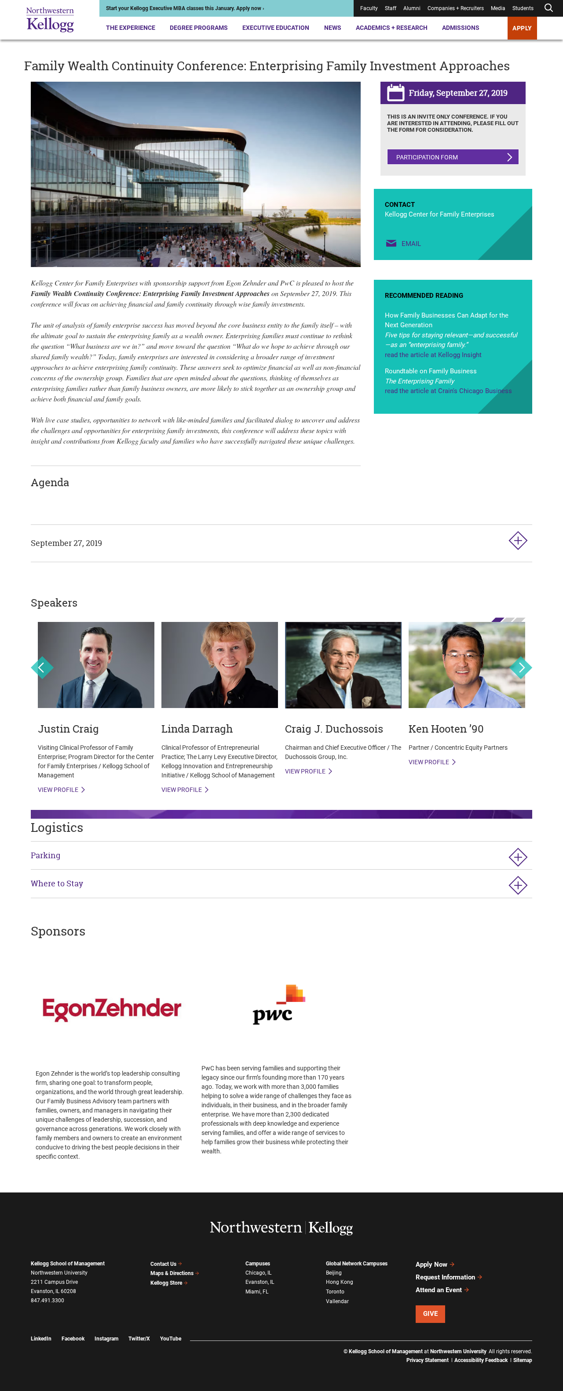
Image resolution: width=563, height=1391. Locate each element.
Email (411, 244)
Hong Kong (339, 1282)
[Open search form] (548, 8)
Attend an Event (439, 1290)
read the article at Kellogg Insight (433, 355)
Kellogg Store (166, 1283)
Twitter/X (139, 1339)
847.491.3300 (47, 1300)
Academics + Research (392, 27)
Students (523, 8)
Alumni (411, 8)
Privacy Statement (427, 1360)
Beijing (334, 1273)
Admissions (460, 27)
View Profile (58, 789)
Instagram (106, 1339)
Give (430, 1314)
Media (498, 8)
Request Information (445, 1277)
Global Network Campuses (357, 1264)
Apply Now (431, 1264)
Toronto (335, 1292)
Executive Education (275, 27)
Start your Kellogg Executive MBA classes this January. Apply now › (185, 8)
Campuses (257, 1264)
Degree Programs (199, 27)
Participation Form (427, 157)
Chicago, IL (258, 1273)
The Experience (130, 27)
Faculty (369, 8)
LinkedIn (41, 1339)
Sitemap (522, 1360)
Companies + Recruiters (456, 8)
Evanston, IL (259, 1282)
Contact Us (163, 1264)
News (332, 27)
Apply (522, 28)
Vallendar (337, 1301)
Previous (42, 667)
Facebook (73, 1339)
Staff (390, 8)
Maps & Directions (172, 1273)
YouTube (170, 1339)
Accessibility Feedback (481, 1360)
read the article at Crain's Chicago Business (448, 391)
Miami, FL (256, 1292)
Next (520, 667)
